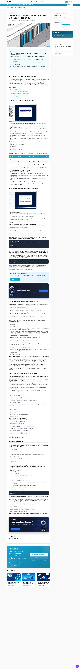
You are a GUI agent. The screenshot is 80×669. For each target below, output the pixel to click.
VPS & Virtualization (13, 12)
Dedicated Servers (30, 1)
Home (8, 7)
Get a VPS (69, 5)
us (18, 131)
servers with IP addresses (30, 381)
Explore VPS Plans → (15, 279)
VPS (36, 1)
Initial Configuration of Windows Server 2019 (19, 95)
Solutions (43, 1)
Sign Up (66, 1)
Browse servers (42, 290)
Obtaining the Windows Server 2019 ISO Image (19, 91)
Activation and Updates (14, 96)
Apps (39, 1)
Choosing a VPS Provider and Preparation (18, 89)
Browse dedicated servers (39, 554)
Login (63, 1)
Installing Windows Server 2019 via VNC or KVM (19, 93)
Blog (12, 7)
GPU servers (39, 558)
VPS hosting (17, 80)
